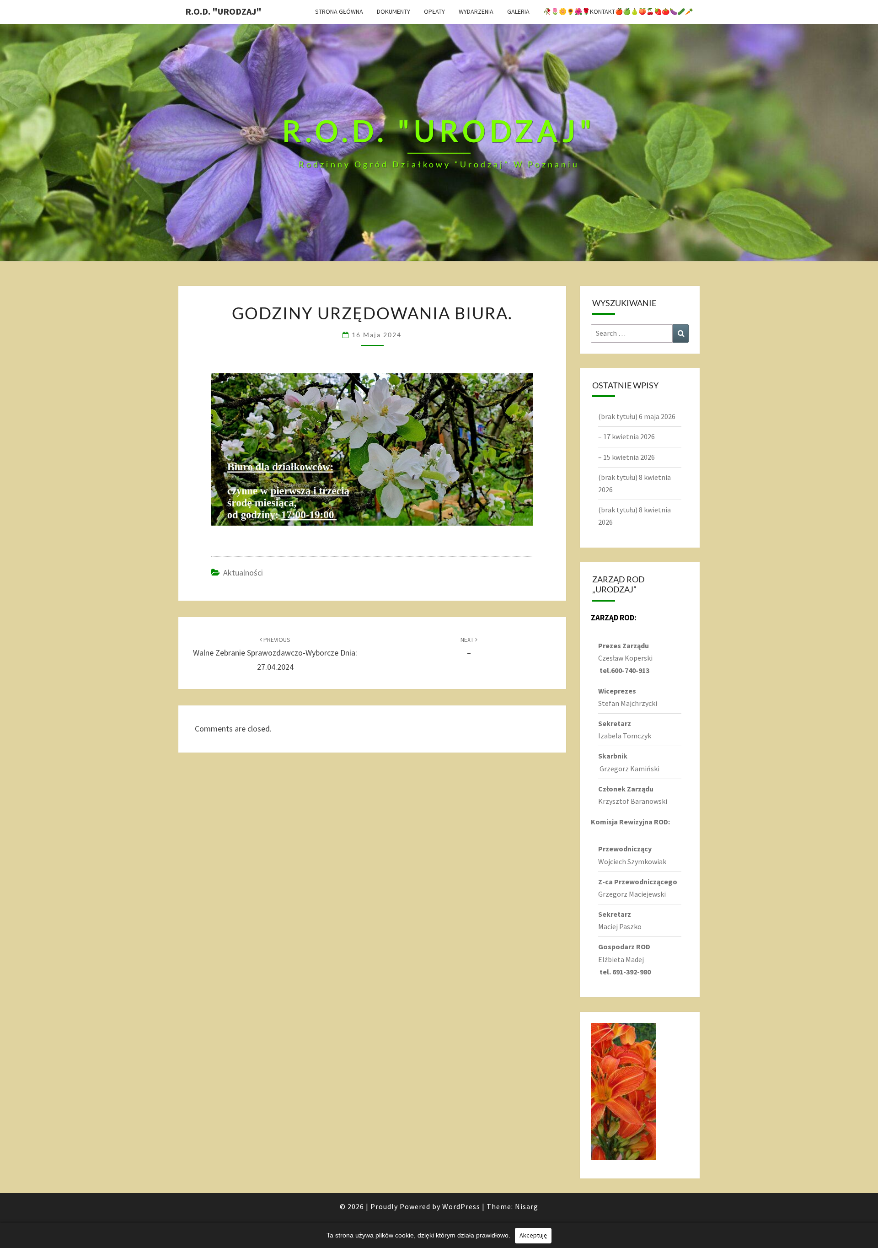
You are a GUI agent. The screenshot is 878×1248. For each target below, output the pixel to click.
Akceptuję (533, 1235)
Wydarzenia (476, 11)
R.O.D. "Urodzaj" (223, 11)
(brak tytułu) (617, 416)
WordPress (461, 1206)
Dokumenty (393, 11)
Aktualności (243, 572)
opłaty (434, 11)
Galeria (518, 11)
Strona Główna (339, 11)
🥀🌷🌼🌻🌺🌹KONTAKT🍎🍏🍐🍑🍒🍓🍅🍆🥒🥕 (618, 11)
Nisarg (526, 1206)
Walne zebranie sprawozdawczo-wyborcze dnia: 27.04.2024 (275, 653)
